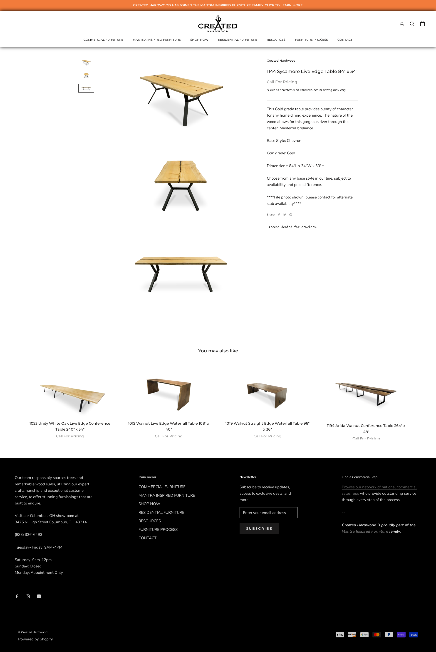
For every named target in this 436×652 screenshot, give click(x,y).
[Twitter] (284, 214)
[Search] (412, 23)
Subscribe (259, 528)
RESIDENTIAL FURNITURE (237, 39)
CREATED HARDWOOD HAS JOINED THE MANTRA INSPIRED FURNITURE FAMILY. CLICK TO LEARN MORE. (218, 5)
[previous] (14, 400)
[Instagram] (28, 596)
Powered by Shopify (35, 639)
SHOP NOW (199, 39)
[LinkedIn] (39, 596)
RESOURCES (276, 39)
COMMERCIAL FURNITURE (103, 39)
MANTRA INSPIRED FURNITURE (157, 39)
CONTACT (344, 39)
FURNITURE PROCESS (311, 39)
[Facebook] (278, 214)
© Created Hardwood (32, 632)
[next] (422, 400)
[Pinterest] (290, 214)
